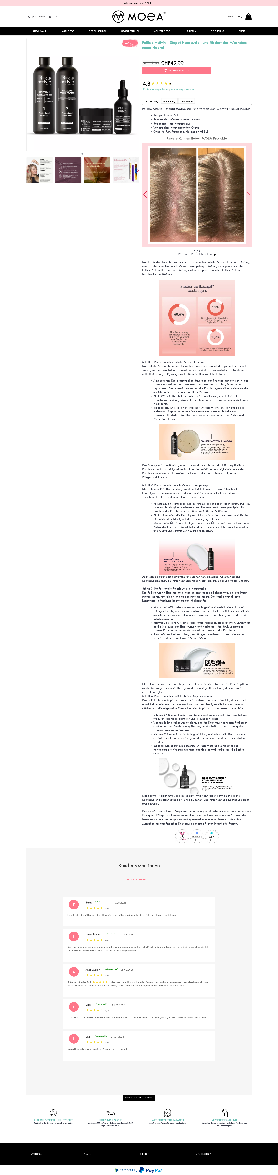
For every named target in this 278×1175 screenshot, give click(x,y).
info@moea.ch (58, 16)
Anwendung (169, 101)
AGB (88, 1154)
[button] (137, 170)
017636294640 (38, 16)
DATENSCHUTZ (204, 1154)
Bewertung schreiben (182, 89)
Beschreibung (151, 101)
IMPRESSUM (36, 1154)
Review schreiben (137, 879)
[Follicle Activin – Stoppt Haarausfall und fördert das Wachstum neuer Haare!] (82, 94)
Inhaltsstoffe (187, 101)
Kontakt (146, 1154)
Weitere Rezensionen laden (139, 1097)
